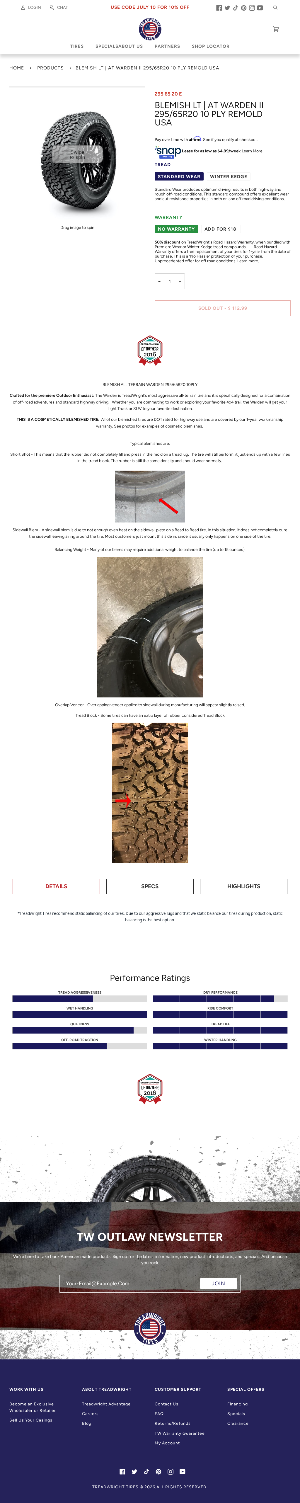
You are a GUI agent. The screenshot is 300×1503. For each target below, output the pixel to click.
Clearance (238, 1423)
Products (50, 68)
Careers (90, 1413)
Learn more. (248, 260)
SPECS (150, 886)
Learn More (252, 151)
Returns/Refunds (173, 1423)
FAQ (159, 1413)
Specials (236, 1413)
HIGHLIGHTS (243, 886)
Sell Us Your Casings (30, 1420)
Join (218, 1283)
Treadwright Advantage (106, 1404)
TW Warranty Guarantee (180, 1433)
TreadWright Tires (115, 1487)
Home (16, 68)
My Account (167, 1443)
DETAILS (56, 886)
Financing (237, 1404)
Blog (86, 1423)
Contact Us (166, 1404)
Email (69, 1288)
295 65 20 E (168, 94)
